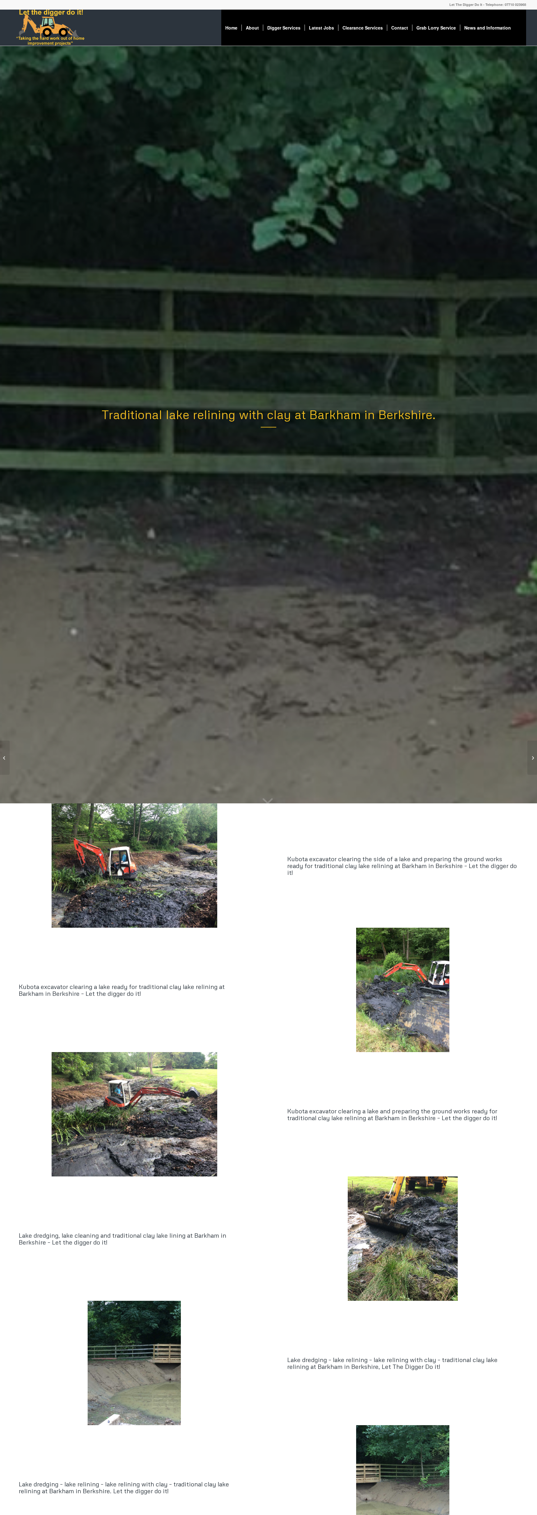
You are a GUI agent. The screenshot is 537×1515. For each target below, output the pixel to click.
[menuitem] (231, 28)
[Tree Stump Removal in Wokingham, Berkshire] (5, 758)
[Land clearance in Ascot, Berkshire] (532, 758)
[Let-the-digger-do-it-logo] (50, 28)
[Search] (520, 28)
